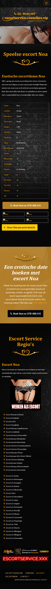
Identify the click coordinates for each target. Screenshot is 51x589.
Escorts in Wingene (13, 535)
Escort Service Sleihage (15, 459)
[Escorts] (25, 551)
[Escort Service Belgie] (25, 558)
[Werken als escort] (25, 395)
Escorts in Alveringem (14, 479)
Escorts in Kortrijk (13, 510)
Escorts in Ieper (12, 500)
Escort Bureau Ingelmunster (17, 428)
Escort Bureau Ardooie (15, 414)
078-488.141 (40, 302)
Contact (24, 576)
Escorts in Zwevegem (14, 538)
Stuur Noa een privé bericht (21, 227)
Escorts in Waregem (13, 531)
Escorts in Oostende (14, 517)
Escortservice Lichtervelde (16, 435)
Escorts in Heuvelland (14, 497)
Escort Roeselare (14, 573)
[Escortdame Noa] (14, 214)
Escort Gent (10, 493)
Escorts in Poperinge (14, 521)
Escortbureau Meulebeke (16, 439)
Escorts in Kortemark (14, 507)
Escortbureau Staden (14, 463)
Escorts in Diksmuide (14, 490)
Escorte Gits (11, 421)
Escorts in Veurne (13, 528)
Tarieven (29, 573)
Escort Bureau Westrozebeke (17, 466)
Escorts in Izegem (13, 503)
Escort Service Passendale (16, 449)
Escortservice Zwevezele (15, 470)
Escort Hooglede (12, 425)
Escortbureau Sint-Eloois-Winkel (18, 456)
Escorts (40, 573)
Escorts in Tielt (12, 524)
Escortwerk (12, 576)
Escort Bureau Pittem (14, 453)
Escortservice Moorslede (15, 442)
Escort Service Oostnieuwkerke (18, 446)
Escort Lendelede (13, 432)
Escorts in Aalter (12, 476)
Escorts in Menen (12, 514)
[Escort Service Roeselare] (25, 18)
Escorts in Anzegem (13, 483)
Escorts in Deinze (12, 486)
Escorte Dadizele (12, 418)
